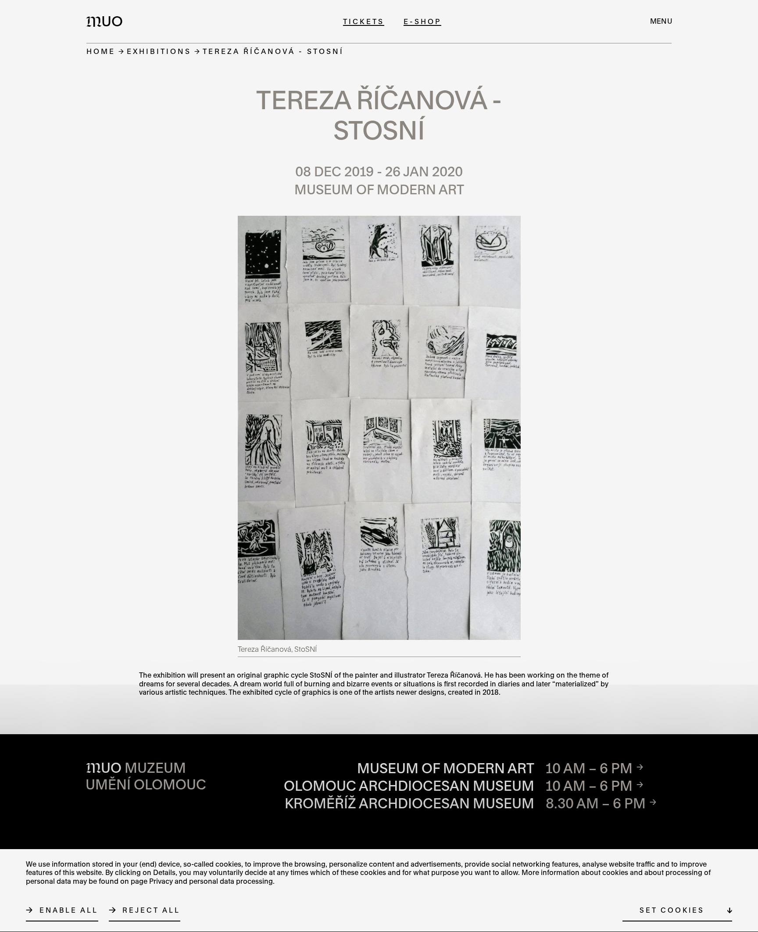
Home (100, 51)
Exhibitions (159, 51)
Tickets (363, 21)
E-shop (422, 21)
